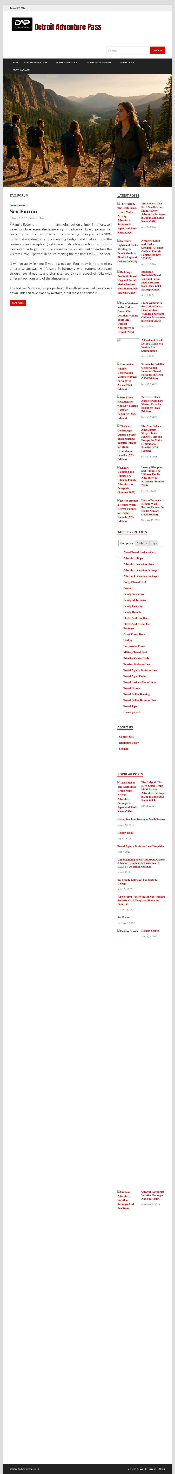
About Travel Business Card (139, 552)
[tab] (126, 543)
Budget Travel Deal (134, 582)
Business (128, 588)
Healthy (127, 640)
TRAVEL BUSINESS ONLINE (99, 62)
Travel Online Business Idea (139, 700)
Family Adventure (133, 594)
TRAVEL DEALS (127, 62)
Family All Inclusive (134, 600)
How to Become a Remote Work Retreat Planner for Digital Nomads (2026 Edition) (152, 507)
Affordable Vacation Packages (140, 576)
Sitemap (124, 748)
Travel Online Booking (136, 694)
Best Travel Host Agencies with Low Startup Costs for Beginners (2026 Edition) (152, 404)
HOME (15, 62)
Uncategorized (131, 712)
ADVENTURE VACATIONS (35, 62)
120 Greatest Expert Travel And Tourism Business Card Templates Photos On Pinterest (141, 900)
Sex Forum (23, 211)
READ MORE (17, 302)
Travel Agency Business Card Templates (140, 846)
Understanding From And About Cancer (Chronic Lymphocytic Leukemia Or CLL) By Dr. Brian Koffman (141, 863)
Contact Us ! (126, 736)
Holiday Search (150, 930)
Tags (154, 543)
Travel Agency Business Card (140, 670)
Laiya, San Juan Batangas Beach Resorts (141, 819)
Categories (126, 543)
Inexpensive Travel (134, 646)
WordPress (146, 1468)
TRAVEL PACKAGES (21, 70)
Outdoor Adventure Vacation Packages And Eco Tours (152, 1195)
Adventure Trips (133, 558)
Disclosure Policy (129, 742)
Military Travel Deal (135, 652)
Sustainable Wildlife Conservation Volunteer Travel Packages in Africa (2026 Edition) (152, 371)
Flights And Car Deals (136, 618)
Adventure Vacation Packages (140, 570)
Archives (142, 543)
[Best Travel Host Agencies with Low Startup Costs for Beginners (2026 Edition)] (128, 397)
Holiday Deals (125, 832)
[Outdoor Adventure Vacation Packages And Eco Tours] (128, 1192)
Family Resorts (17, 205)
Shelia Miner (38, 218)
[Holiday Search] (128, 931)
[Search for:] (135, 50)
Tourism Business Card (137, 664)
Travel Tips (130, 706)
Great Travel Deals (134, 634)
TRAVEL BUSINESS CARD (67, 62)
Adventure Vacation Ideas (138, 564)
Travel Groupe (131, 688)
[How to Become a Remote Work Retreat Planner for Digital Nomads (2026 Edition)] (128, 500)
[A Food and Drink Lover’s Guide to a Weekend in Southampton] (128, 340)
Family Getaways (133, 606)
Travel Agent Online (135, 676)
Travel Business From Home (139, 682)
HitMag (161, 1468)
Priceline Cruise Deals (136, 658)
